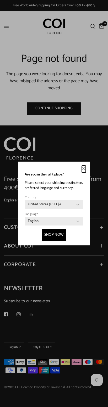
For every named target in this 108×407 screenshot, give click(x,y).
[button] (84, 169)
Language (31, 214)
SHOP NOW (54, 234)
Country (30, 197)
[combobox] (44, 204)
